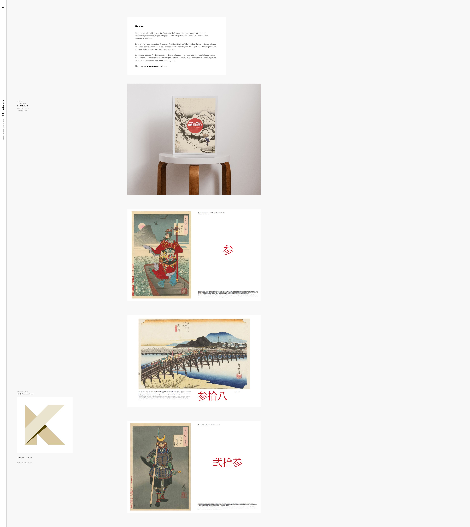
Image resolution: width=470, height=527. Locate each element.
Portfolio (22, 106)
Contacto (22, 110)
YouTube (29, 457)
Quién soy (22, 103)
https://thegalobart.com (157, 66)
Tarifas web (23, 108)
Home (19, 101)
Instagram (20, 457)
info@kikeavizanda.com (25, 394)
